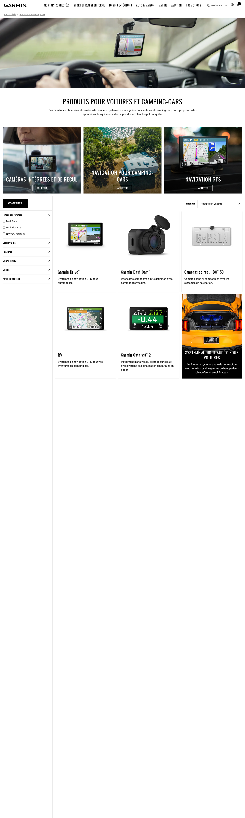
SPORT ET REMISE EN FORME (89, 5)
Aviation (176, 5)
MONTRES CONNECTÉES (57, 5)
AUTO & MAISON (145, 5)
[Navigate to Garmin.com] (15, 5)
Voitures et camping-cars (32, 14)
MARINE (163, 5)
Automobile (10, 14)
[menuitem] (214, 5)
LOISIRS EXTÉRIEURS (120, 5)
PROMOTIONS (193, 5)
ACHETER (41, 188)
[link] (122, 53)
